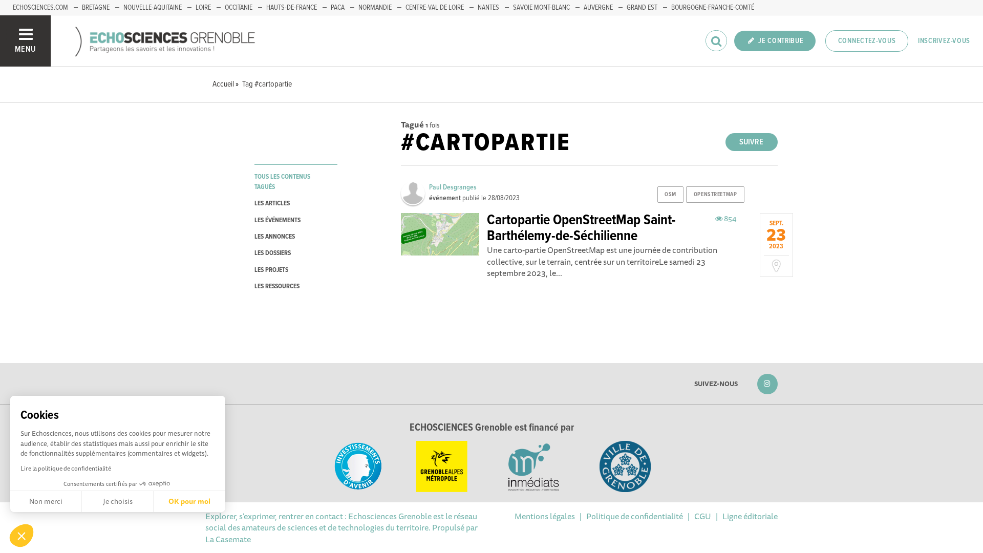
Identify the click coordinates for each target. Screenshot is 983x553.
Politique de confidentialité (634, 516)
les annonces (274, 236)
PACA (338, 7)
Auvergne (598, 7)
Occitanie (238, 7)
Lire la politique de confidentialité (65, 468)
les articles (272, 203)
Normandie (375, 7)
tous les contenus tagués (282, 182)
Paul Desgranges (453, 187)
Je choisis (118, 501)
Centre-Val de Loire (434, 7)
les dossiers (272, 253)
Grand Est (642, 7)
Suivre (751, 142)
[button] (21, 535)
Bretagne (96, 7)
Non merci (45, 501)
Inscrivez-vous (944, 41)
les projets (271, 270)
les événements (277, 220)
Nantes (488, 7)
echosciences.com (40, 7)
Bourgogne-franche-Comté (712, 7)
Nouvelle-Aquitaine (152, 7)
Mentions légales (545, 516)
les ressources (277, 286)
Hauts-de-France (291, 7)
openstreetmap (715, 194)
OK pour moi (189, 501)
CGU (702, 516)
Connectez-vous (867, 41)
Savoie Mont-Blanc (541, 7)
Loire (203, 7)
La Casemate (228, 539)
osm (670, 194)
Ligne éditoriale (750, 516)
